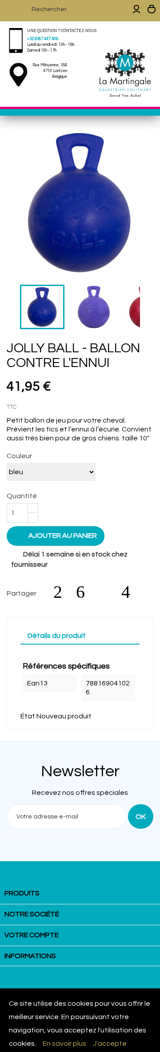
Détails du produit (57, 635)
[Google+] (107, 592)
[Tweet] (85, 592)
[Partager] (62, 592)
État (27, 716)
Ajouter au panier (56, 535)
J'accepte (110, 1043)
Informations (30, 955)
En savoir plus (64, 1043)
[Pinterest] (130, 592)
